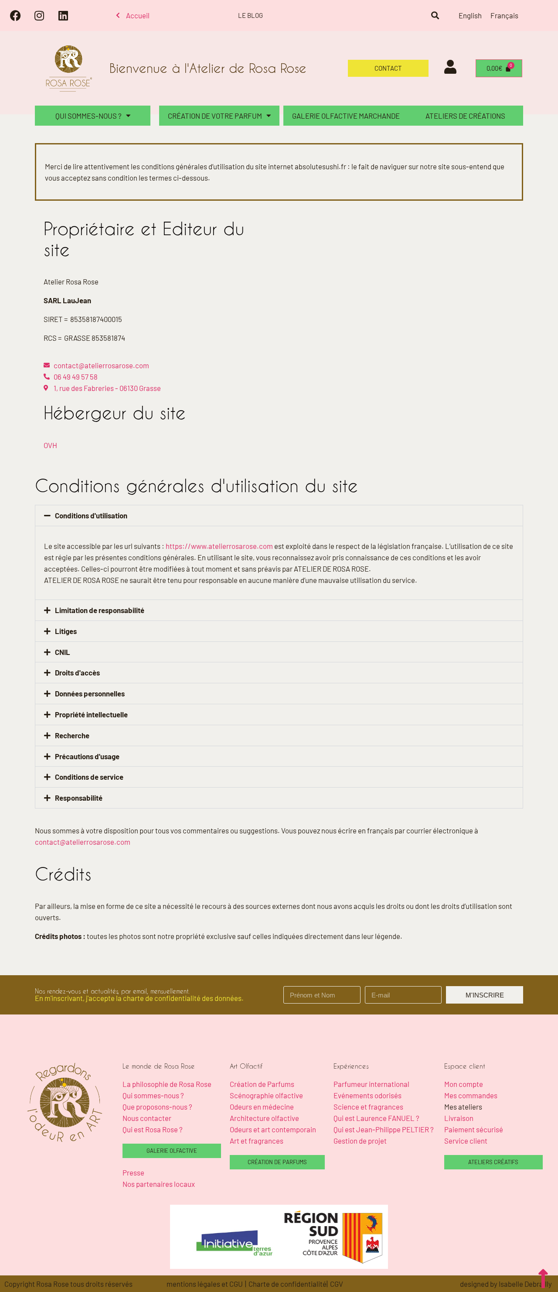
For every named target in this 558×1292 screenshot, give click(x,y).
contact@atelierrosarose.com (82, 841)
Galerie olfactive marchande (346, 115)
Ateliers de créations (465, 115)
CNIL (62, 652)
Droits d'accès (77, 672)
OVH (50, 445)
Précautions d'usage (87, 756)
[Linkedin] (63, 15)
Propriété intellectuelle (91, 714)
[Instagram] (39, 15)
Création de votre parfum (215, 115)
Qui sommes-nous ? (88, 115)
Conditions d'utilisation (91, 515)
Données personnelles (90, 693)
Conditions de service (89, 776)
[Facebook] (15, 15)
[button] (435, 15)
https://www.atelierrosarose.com (219, 545)
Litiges (66, 631)
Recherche (72, 735)
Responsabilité (78, 797)
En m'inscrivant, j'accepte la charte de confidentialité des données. (139, 998)
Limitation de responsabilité (99, 610)
